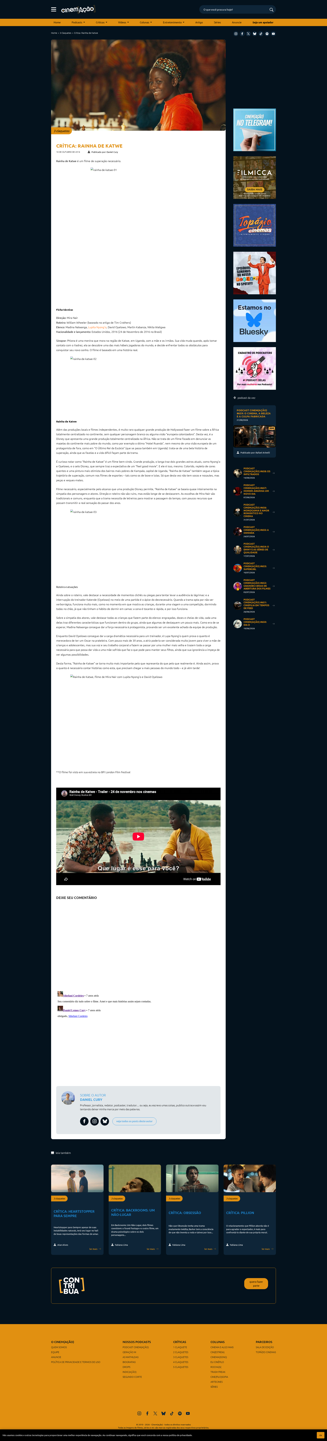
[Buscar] (271, 10)
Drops (126, 1367)
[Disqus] (138, 944)
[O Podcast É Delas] (254, 368)
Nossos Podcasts (137, 1342)
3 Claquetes (65, 32)
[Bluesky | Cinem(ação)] (254, 320)
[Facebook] (242, 33)
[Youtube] (273, 33)
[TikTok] (260, 33)
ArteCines (217, 1381)
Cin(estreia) (217, 1352)
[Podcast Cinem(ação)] (254, 272)
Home (57, 22)
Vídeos (122, 22)
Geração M (129, 1352)
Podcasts (77, 22)
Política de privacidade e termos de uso (75, 1362)
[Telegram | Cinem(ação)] (254, 129)
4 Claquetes (180, 1362)
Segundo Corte (132, 1376)
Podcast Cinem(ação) (136, 1347)
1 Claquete (180, 1347)
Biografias (129, 1362)
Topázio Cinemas (266, 1352)
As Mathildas (130, 1357)
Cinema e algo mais (222, 1347)
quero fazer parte (256, 1283)
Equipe (55, 1352)
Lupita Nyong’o (97, 327)
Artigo (199, 22)
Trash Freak (218, 1372)
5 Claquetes (180, 1367)
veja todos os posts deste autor (134, 1121)
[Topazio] (254, 224)
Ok (320, 1435)
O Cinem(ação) (62, 1342)
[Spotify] (267, 33)
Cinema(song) (219, 1357)
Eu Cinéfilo (217, 1362)
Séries (217, 22)
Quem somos (59, 1347)
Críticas (100, 22)
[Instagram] (235, 33)
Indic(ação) (129, 1372)
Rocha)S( (216, 1367)
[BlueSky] (254, 33)
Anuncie (237, 22)
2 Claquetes (180, 1352)
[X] (248, 33)
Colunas (144, 22)
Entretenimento (172, 22)
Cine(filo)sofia (219, 1376)
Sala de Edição (265, 1347)
